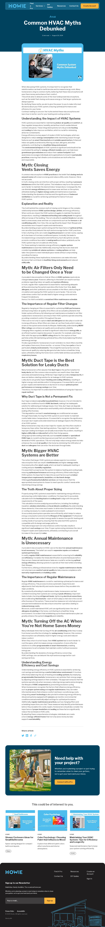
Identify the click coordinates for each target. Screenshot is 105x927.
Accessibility (21, 911)
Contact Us (58, 876)
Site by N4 (8, 918)
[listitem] (23, 735)
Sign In (89, 879)
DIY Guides (74, 876)
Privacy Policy (9, 911)
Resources (74, 872)
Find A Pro (58, 872)
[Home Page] (17, 6)
